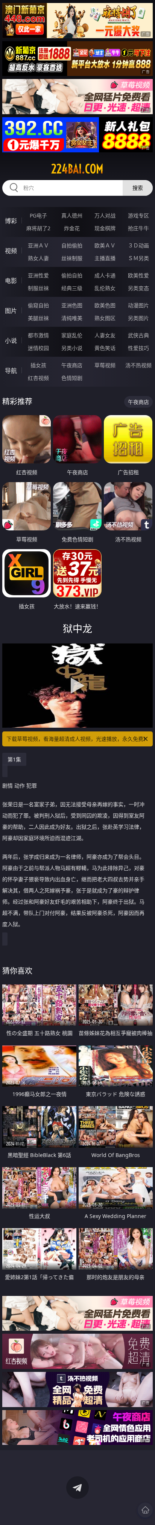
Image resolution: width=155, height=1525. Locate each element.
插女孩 (38, 365)
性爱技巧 (138, 347)
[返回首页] (145, 1510)
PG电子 (38, 215)
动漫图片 (138, 305)
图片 (11, 311)
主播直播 (104, 258)
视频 (11, 251)
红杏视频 (38, 377)
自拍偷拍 (71, 245)
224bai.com (77, 168)
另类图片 (138, 318)
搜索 (137, 187)
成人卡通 (104, 275)
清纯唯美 (71, 318)
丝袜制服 (71, 258)
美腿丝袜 (38, 318)
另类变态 (138, 288)
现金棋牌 (104, 228)
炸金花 (72, 228)
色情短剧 (71, 377)
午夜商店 (71, 365)
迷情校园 (38, 347)
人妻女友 (104, 335)
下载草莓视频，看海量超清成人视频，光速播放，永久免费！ (77, 738)
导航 (11, 370)
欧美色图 (104, 305)
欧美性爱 (138, 275)
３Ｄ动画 (138, 245)
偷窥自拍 (38, 305)
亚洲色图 (71, 305)
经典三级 (71, 288)
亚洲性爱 (38, 275)
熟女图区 (104, 318)
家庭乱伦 (71, 335)
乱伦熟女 (104, 288)
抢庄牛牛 (138, 228)
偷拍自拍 (71, 275)
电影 (11, 281)
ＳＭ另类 (138, 258)
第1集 (14, 759)
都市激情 (38, 335)
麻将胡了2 (38, 228)
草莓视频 (104, 365)
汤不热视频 (138, 365)
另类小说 (71, 347)
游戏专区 (138, 215)
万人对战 (104, 215)
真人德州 (71, 215)
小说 (11, 341)
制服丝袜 (38, 288)
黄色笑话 (104, 347)
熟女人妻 (38, 258)
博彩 (11, 221)
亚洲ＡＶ (38, 245)
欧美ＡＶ (104, 245)
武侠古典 (138, 335)
